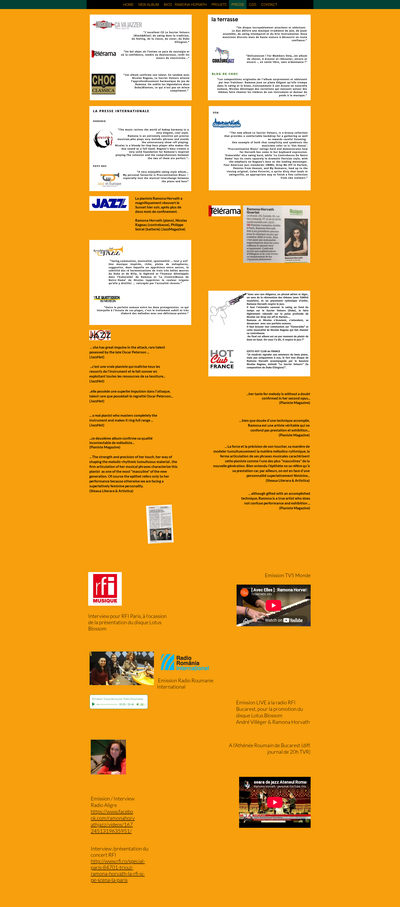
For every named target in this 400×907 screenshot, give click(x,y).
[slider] (143, 704)
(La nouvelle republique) (104, 539)
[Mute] (138, 704)
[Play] (94, 704)
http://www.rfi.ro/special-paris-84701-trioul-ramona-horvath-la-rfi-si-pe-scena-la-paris (118, 870)
